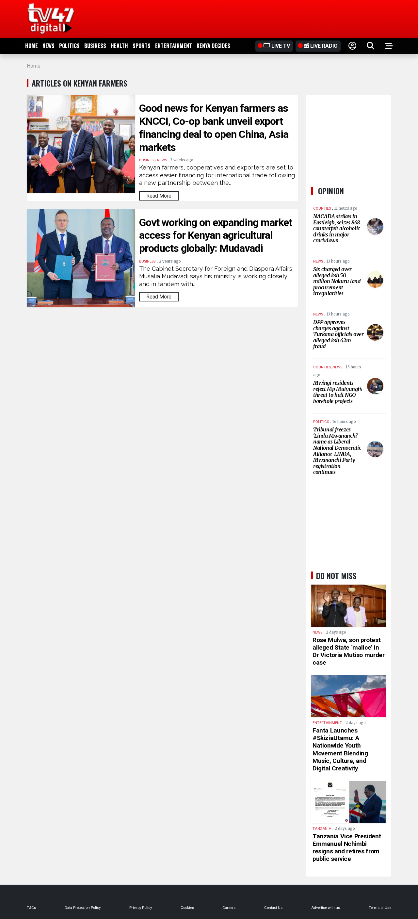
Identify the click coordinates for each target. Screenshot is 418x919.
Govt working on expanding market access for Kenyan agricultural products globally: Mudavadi (215, 235)
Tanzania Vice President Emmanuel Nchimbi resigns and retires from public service (347, 847)
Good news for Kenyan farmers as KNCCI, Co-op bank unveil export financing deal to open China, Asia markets (213, 127)
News (48, 46)
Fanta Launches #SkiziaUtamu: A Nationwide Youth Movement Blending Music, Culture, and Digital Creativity (340, 749)
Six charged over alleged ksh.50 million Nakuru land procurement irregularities (337, 281)
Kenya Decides (213, 46)
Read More (158, 196)
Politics (69, 46)
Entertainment (173, 46)
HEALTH (119, 46)
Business (95, 46)
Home (31, 46)
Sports (142, 46)
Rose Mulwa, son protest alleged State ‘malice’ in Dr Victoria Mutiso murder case (348, 651)
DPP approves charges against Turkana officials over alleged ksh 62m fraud (338, 334)
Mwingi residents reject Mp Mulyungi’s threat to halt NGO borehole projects (337, 391)
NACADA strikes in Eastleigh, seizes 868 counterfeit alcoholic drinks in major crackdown (336, 228)
